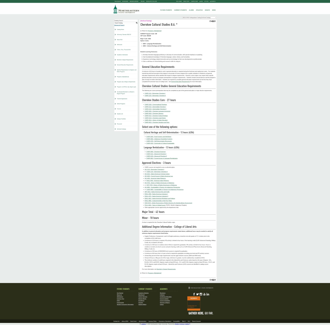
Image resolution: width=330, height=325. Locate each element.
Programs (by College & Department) (126, 81)
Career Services (142, 296)
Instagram (201, 294)
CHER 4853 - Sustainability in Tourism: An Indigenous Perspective (164, 189)
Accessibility (176, 321)
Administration (142, 321)
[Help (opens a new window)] (215, 21)
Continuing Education (166, 296)
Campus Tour (120, 298)
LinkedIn (208, 294)
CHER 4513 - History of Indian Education (156, 120)
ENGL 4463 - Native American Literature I (156, 194)
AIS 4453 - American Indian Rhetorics (155, 178)
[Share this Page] (211, 21)
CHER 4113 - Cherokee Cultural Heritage (156, 115)
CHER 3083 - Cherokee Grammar (156, 151)
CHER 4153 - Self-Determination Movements (159, 141)
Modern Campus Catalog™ (182, 324)
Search (213, 1)
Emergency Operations (165, 321)
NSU (126, 9)
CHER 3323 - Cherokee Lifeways (154, 113)
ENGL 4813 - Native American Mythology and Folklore (160, 198)
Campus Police (152, 321)
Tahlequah (117, 1)
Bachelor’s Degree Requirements (125, 59)
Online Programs (121, 103)
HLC (189, 321)
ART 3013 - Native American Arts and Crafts (157, 192)
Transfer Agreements (122, 98)
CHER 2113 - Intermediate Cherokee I (155, 107)
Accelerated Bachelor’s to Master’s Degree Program (125, 92)
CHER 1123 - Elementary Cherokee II (155, 95)
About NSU (119, 39)
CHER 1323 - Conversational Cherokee (156, 104)
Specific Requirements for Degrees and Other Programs (126, 70)
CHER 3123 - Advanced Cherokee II (156, 156)
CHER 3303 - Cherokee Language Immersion (157, 111)
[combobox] (199, 17)
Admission (119, 44)
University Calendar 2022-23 (124, 34)
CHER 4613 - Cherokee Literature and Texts (157, 122)
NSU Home (179, 1)
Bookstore (162, 293)
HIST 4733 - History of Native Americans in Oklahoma (161, 185)
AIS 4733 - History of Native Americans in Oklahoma (159, 183)
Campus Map (194, 1)
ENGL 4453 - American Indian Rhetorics (157, 180)
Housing (140, 302)
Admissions (120, 296)
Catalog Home (120, 29)
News (214, 10)
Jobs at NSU (125, 321)
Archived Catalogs (121, 129)
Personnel (119, 124)
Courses (119, 108)
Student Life (120, 113)
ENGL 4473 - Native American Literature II (156, 196)
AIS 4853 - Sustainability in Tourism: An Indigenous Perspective (162, 187)
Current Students (180, 10)
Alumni (191, 10)
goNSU (201, 1)
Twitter (197, 294)
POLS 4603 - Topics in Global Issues (155, 205)
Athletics (199, 10)
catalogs (143, 324)
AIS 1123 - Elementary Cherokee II (154, 169)
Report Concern (196, 321)
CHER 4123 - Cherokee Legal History (155, 118)
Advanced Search (119, 25)
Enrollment (141, 300)
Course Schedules (165, 300)
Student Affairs (142, 304)
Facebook (194, 294)
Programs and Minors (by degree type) (126, 86)
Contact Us (116, 321)
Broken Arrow (134, 1)
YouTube (204, 294)
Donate (207, 10)
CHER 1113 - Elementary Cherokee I (155, 93)
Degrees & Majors (165, 302)
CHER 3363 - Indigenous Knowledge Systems (159, 139)
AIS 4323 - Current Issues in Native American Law (159, 176)
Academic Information (122, 54)
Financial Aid (120, 302)
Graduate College (151, 1)
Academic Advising (143, 293)
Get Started (120, 293)
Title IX (184, 321)
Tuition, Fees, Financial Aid (123, 49)
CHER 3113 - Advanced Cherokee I (156, 154)
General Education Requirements (125, 65)
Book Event (133, 321)
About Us (119, 295)
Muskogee (125, 1)
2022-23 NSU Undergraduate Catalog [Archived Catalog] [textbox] (196, 17)
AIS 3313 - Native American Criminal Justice (157, 174)
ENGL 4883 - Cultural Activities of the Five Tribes (158, 200)
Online (143, 1)
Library (162, 304)
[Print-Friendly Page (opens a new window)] (213, 21)
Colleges (162, 295)
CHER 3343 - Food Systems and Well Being (158, 136)
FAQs (118, 300)
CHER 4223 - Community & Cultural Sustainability (160, 143)
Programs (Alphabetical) (123, 76)
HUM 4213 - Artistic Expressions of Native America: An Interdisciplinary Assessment (168, 203)
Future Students (166, 10)
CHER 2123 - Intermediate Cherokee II (155, 109)
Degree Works (142, 298)
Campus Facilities (121, 119)
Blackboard (141, 295)
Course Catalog (164, 298)
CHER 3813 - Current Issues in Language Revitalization (162, 158)
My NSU (206, 1)
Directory (186, 1)
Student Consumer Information (125, 304)
